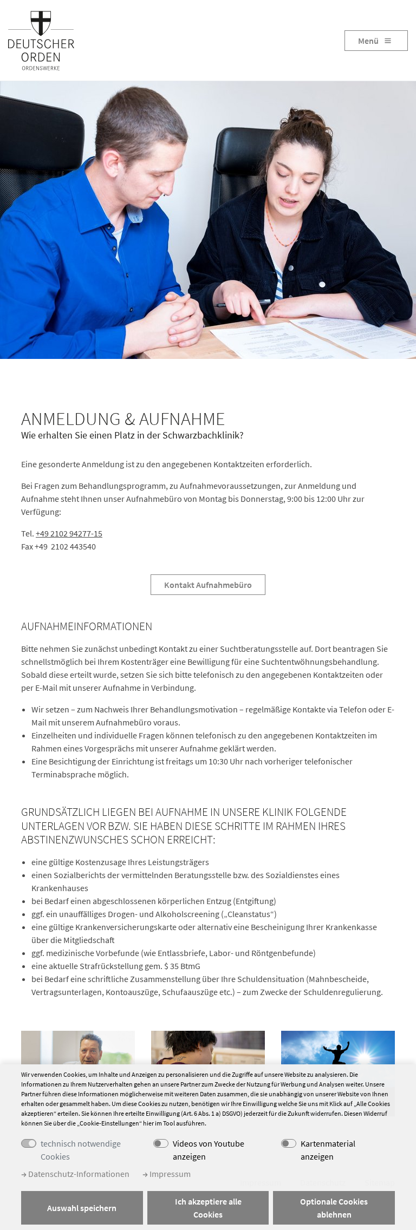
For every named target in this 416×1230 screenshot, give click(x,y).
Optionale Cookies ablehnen (334, 1208)
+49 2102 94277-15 (69, 533)
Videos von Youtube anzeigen (208, 1150)
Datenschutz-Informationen (78, 1173)
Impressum (169, 1173)
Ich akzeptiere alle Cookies (208, 1208)
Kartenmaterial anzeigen (328, 1150)
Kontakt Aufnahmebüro (208, 584)
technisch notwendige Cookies (81, 1150)
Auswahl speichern (81, 1207)
